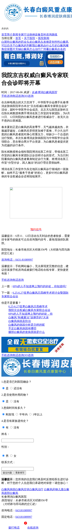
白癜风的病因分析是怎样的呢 (26, 324)
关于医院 (29, 38)
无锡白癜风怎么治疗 (28, 49)
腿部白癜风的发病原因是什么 (26, 332)
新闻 (15, 34)
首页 (4, 34)
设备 (38, 34)
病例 (32, 34)
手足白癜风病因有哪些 (22, 328)
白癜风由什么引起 (46, 45)
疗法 (26, 34)
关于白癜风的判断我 (22, 45)
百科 (43, 34)
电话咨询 (18, 95)
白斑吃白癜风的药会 (14, 41)
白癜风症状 (22, 489)
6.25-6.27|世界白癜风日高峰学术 (28, 306)
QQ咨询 (29, 95)
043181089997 (23, 510)
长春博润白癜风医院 (44, 92)
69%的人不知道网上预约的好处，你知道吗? (39, 286)
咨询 (49, 34)
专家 (21, 34)
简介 (10, 34)
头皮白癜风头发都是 (39, 41)
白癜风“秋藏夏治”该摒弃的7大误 (28, 317)
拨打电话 (14, 527)
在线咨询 (32, 527)
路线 (54, 34)
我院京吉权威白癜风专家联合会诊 (29, 310)
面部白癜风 (11, 493)
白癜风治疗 (36, 489)
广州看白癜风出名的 (53, 49)
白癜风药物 (51, 489)
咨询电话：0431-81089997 (17, 259)
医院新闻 (43, 38)
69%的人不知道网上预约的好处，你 (30, 313)
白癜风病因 (8, 489)
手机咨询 (7, 95)
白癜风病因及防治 (19, 321)
